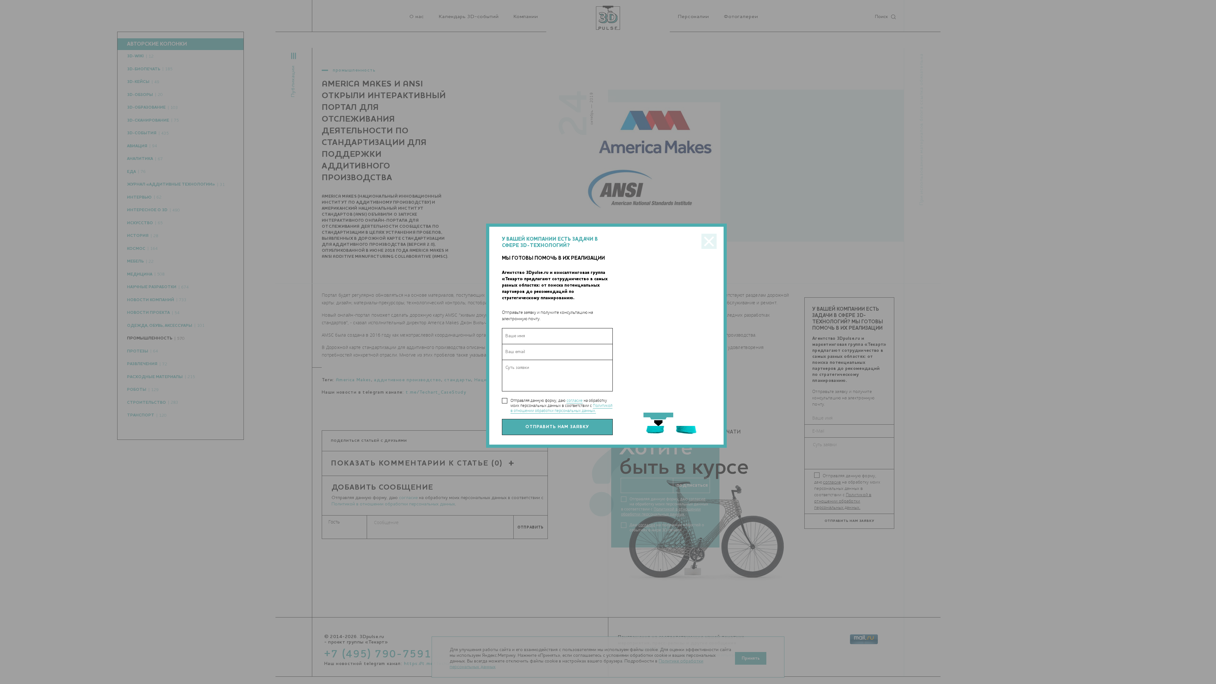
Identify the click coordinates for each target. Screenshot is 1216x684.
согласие (575, 400)
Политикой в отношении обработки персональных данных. (561, 408)
